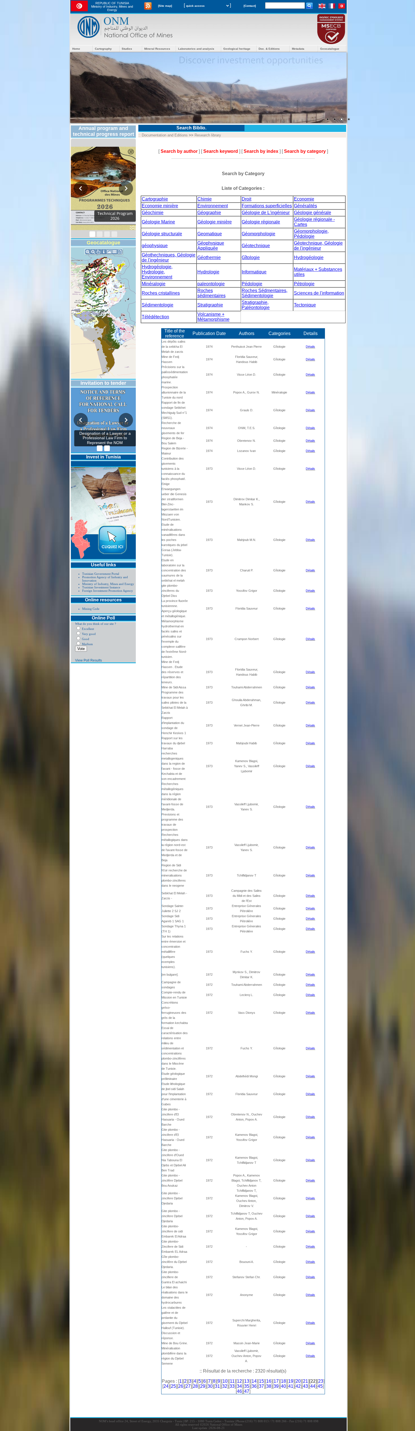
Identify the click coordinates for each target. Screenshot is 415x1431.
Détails (310, 346)
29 (202, 1386)
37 (261, 1386)
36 (254, 1386)
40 (283, 1386)
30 (210, 1386)
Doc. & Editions (269, 48)
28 (195, 1386)
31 (217, 1386)
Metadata (298, 48)
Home (76, 48)
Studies (127, 48)
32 (224, 1386)
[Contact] (250, 5)
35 (246, 1386)
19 (290, 1381)
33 (232, 1386)
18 (283, 1381)
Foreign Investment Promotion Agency (107, 590)
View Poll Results (88, 660)
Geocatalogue (329, 48)
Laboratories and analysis (196, 48)
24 (166, 1386)
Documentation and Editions (165, 135)
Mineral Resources (157, 48)
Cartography (103, 48)
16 (268, 1381)
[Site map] (165, 5)
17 (276, 1381)
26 (180, 1386)
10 (225, 1381)
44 (312, 1386)
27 (188, 1386)
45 (320, 1386)
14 (254, 1381)
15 (261, 1381)
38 (268, 1386)
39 (276, 1386)
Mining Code (90, 608)
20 (298, 1381)
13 (246, 1381)
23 (320, 1381)
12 (239, 1381)
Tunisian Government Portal (100, 573)
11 (232, 1381)
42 (298, 1386)
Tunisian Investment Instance (101, 587)
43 (305, 1386)
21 (305, 1381)
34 (239, 1386)
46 (239, 1391)
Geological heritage (236, 48)
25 (173, 1386)
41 (290, 1386)
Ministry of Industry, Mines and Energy (108, 584)
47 (246, 1391)
